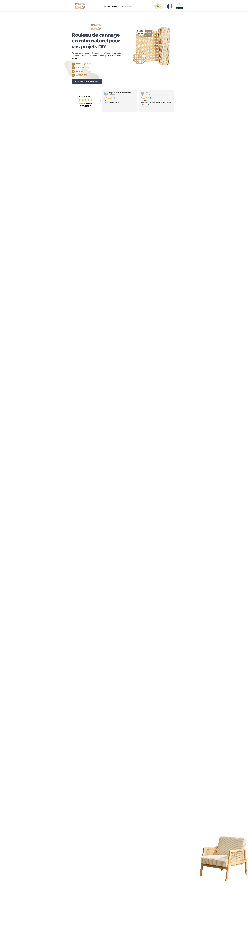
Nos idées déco (127, 6)
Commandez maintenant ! (87, 81)
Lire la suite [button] (144, 109)
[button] (175, 102)
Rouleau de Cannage (111, 6)
